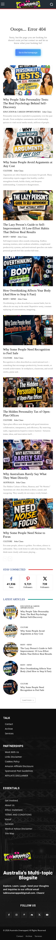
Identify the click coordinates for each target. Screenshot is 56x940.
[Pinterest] (24, 915)
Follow (28, 577)
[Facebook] (9, 915)
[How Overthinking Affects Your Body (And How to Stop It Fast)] (28, 271)
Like (11, 577)
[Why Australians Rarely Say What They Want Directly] (28, 455)
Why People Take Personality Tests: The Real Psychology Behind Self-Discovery (26, 103)
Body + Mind (9, 237)
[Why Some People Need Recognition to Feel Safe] (28, 330)
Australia (8, 482)
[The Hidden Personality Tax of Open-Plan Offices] (28, 392)
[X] (39, 915)
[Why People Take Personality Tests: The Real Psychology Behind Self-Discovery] (28, 80)
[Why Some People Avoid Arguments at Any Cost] (28, 143)
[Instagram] (17, 915)
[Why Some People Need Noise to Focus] (28, 514)
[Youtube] (47, 915)
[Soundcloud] (32, 915)
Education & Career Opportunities (22, 112)
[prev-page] (5, 559)
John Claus (47, 112)
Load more (27, 700)
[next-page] (10, 559)
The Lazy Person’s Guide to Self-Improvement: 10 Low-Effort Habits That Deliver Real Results (26, 228)
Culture (7, 171)
